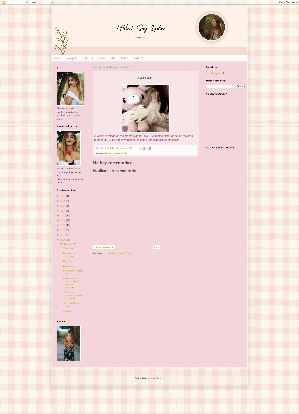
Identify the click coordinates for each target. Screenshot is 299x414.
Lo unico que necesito (69, 254)
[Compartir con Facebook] (149, 148)
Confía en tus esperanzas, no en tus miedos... (73, 295)
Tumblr (124, 58)
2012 (63, 230)
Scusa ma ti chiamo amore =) (72, 305)
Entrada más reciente (103, 247)
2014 (63, 220)
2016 (63, 210)
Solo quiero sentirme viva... (73, 272)
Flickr (113, 58)
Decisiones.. (68, 261)
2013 (63, 225)
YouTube (58, 58)
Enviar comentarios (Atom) (119, 253)
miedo (124, 152)
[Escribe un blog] (143, 148)
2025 (63, 196)
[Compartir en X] (146, 148)
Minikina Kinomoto (117, 147)
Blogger (160, 377)
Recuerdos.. (69, 265)
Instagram (72, 58)
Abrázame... (68, 311)
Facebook (102, 58)
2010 (63, 239)
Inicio (156, 247)
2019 (63, 200)
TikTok (84, 58)
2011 (63, 235)
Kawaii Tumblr (139, 58)
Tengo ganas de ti (71, 248)
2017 (63, 205)
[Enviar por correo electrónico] (140, 148)
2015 (63, 215)
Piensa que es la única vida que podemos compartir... (71, 283)
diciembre (68, 244)
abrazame (108, 152)
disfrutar (117, 152)
